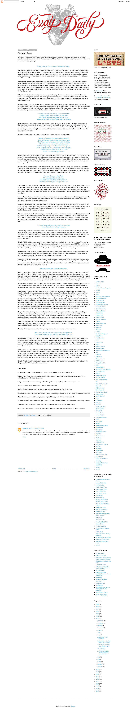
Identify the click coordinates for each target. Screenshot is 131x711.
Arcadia (98, 290)
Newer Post (21, 468)
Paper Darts (99, 400)
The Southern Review (102, 444)
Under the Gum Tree (101, 454)
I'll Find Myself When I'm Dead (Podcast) (102, 567)
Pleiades (98, 404)
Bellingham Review (101, 298)
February (100, 664)
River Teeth (99, 411)
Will (101, 96)
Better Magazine (100, 302)
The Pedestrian (100, 436)
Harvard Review (100, 359)
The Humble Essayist (101, 592)
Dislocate (98, 329)
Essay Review (100, 338)
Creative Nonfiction (101, 319)
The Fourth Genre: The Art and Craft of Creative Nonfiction (103, 589)
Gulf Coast (99, 356)
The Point (98, 440)
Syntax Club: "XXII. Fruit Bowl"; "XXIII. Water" (103, 641)
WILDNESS (99, 465)
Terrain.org (99, 421)
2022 (97, 614)
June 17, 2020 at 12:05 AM (36, 428)
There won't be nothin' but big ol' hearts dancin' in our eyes (54, 119)
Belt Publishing (100, 485)
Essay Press (99, 336)
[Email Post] (39, 415)
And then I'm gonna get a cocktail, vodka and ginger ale (53, 146)
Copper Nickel (100, 317)
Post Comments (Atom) (31, 471)
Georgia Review (100, 346)
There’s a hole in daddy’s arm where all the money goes (53, 225)
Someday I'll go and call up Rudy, (54, 176)
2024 (97, 609)
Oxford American (100, 396)
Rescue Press (99, 524)
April (98, 659)
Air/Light (98, 286)
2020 (97, 618)
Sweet (97, 419)
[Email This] (42, 415)
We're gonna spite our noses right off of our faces (54, 117)
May (98, 657)
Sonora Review (100, 415)
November (100, 623)
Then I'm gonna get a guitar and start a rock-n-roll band (54, 142)
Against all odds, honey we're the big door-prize (54, 115)
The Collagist (99, 429)
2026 (97, 604)
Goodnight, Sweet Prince (103, 350)
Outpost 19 (99, 517)
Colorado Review (100, 311)
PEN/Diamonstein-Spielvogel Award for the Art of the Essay (103, 574)
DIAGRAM (98, 327)
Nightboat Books (100, 511)
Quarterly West (100, 409)
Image (97, 365)
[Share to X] (46, 415)
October (99, 625)
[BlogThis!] (44, 415)
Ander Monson (98, 91)
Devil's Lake (99, 325)
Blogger (73, 706)
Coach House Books (101, 487)
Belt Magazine (100, 300)
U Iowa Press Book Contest (103, 537)
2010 (97, 691)
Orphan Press (99, 394)
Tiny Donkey (99, 450)
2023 (97, 611)
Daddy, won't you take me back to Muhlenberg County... (53, 66)
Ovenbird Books (100, 520)
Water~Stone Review (101, 458)
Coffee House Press (101, 489)
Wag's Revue (99, 456)
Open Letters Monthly (102, 392)
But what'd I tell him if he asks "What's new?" (53, 180)
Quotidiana (99, 577)
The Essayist (99, 585)
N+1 (97, 381)
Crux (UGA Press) (101, 491)
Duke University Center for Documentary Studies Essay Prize (103, 561)
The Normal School (101, 431)
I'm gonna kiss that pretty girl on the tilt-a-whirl (53, 149)
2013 (97, 684)
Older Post (86, 468)
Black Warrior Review (102, 304)
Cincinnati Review (101, 309)
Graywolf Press (100, 497)
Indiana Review (100, 367)
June (99, 635)
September (100, 628)
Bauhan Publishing (101, 483)
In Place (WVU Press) (102, 499)
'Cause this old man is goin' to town (53, 151)
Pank (97, 398)
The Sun (98, 446)
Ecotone (98, 331)
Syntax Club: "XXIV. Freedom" (102, 637)
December (100, 620)
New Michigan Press (101, 509)
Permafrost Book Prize (102, 522)
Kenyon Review (100, 371)
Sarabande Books (101, 526)
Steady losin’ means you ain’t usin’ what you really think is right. (54, 334)
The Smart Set (100, 442)
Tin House (98, 448)
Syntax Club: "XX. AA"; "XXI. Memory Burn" (103, 645)
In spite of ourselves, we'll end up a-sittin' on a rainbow (53, 113)
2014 (97, 681)
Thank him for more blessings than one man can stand (54, 140)
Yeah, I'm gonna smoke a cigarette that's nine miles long (54, 147)
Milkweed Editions (101, 375)
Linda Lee (25, 428)
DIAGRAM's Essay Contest (103, 557)
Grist (97, 352)
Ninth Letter (99, 386)
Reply (24, 437)
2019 (97, 669)
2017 (97, 674)
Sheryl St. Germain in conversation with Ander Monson (103, 652)
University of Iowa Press (102, 539)
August (99, 630)
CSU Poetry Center (101, 493)
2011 (97, 688)
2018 (97, 672)
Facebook (106, 97)
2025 (97, 606)
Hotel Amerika (99, 361)
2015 (97, 679)
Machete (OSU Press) (102, 501)
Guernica (98, 354)
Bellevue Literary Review (103, 296)
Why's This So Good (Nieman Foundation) (102, 595)
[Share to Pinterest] (50, 415)
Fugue (97, 344)
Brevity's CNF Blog (101, 555)
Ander (105, 96)
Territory (98, 423)
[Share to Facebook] (48, 415)
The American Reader (102, 425)
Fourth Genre (99, 342)
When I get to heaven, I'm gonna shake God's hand (54, 138)
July (98, 632)
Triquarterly (99, 452)
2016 (97, 677)
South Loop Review (101, 417)
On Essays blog (100, 570)
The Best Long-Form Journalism (101, 580)
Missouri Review (100, 377)
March (99, 661)
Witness (98, 467)
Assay (97, 294)
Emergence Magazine (102, 334)
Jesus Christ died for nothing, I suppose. (54, 227)
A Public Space (100, 281)
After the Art (99, 284)
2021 (97, 616)
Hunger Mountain (100, 363)
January (99, 666)
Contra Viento (99, 315)
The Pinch (98, 438)
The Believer (99, 427)
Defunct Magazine (101, 323)
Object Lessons (100, 388)
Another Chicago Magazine (103, 288)
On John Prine (101, 648)
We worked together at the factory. (53, 178)
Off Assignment (100, 390)
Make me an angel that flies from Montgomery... (54, 268)
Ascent (97, 292)
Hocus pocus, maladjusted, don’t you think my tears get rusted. (54, 332)
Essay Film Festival (101, 564)
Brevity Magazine (100, 307)
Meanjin (98, 373)
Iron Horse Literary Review (103, 369)
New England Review (102, 384)
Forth (97, 340)
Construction (99, 313)
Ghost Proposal (100, 348)
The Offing (98, 434)
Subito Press (99, 531)
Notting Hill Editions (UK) (103, 513)
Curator (98, 321)
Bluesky (100, 97)
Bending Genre (100, 553)
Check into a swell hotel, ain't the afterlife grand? (53, 144)
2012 (97, 686)
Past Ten (98, 402)
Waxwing (98, 461)
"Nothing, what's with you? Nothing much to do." (54, 181)
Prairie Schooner (100, 406)
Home (54, 468)
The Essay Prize (100, 583)
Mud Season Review (101, 379)
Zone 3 (98, 469)
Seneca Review (100, 413)
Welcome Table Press (102, 463)
